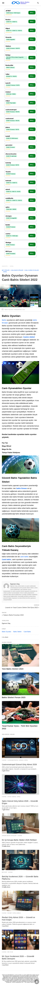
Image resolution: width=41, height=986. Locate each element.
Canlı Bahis (27, 631)
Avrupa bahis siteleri (9, 835)
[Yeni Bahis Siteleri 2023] (20, 655)
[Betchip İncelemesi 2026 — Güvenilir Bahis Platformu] (20, 860)
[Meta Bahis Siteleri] (20, 3)
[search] (38, 3)
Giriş (32, 13)
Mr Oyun (10, 951)
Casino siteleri (29, 337)
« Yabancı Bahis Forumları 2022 (13, 615)
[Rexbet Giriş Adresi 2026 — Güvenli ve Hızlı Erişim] (20, 901)
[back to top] (36, 981)
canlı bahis (24, 557)
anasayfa (5, 266)
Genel (12, 266)
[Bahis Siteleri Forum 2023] (20, 684)
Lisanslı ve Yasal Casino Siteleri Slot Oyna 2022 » (22, 607)
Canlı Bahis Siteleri (17, 270)
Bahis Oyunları (6, 631)
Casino (4, 760)
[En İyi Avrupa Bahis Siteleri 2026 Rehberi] (20, 823)
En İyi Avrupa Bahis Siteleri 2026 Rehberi (19, 840)
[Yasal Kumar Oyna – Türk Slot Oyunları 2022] (20, 712)
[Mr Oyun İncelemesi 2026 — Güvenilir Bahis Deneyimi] (20, 940)
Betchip (4, 872)
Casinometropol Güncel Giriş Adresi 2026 (19, 764)
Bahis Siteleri (17, 631)
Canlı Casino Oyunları (31, 270)
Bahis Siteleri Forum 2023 (13, 697)
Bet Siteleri (5, 270)
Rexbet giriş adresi (14, 913)
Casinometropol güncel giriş (17, 760)
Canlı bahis (6, 559)
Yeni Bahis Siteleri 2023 (12, 669)
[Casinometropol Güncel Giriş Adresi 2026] (20, 748)
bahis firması (21, 488)
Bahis (4, 320)
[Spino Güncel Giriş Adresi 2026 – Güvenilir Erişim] (20, 784)
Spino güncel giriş (13, 796)
